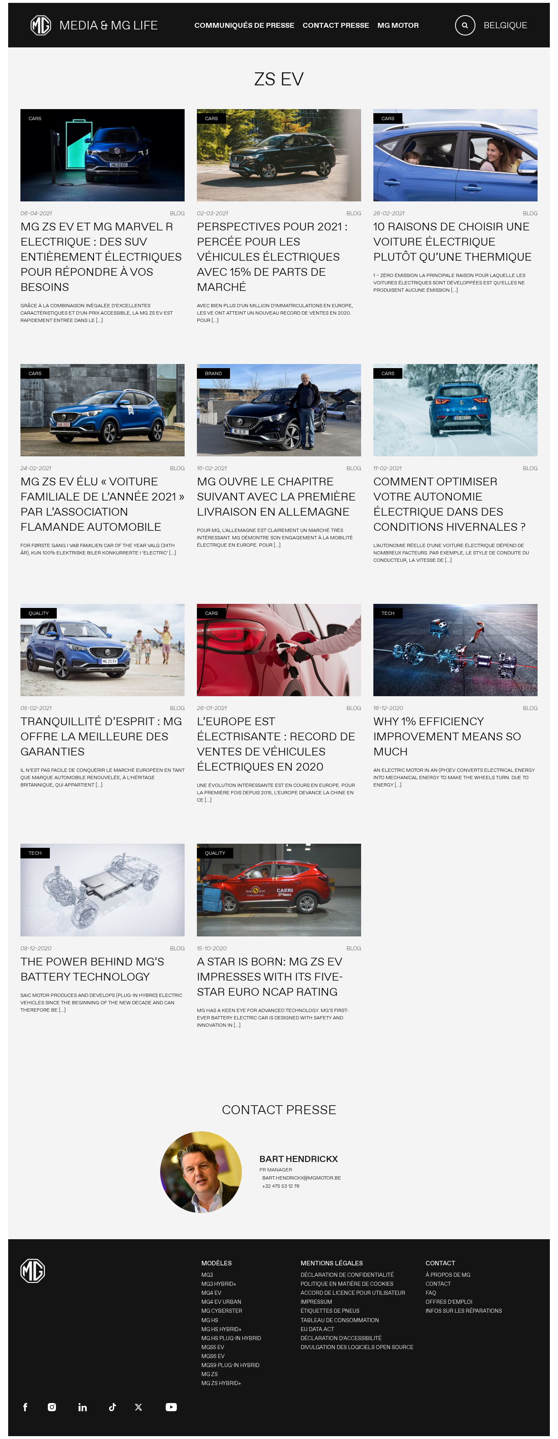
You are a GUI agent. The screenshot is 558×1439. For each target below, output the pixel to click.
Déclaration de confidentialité (347, 1274)
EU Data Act (317, 1329)
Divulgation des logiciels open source (357, 1347)
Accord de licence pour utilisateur (353, 1292)
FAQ (431, 1292)
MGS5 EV (212, 1347)
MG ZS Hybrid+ (221, 1383)
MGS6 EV (213, 1356)
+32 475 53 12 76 (280, 1186)
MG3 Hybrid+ (219, 1283)
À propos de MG (448, 1274)
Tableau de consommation (340, 1320)
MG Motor (398, 25)
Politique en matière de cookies (347, 1283)
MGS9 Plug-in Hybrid (230, 1365)
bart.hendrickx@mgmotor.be (301, 1178)
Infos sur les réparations (464, 1310)
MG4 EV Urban (221, 1301)
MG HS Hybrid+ (221, 1329)
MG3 (207, 1274)
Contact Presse (336, 25)
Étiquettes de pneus (330, 1310)
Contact (438, 1283)
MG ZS (209, 1374)
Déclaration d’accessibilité (341, 1338)
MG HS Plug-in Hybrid (231, 1338)
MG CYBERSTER (221, 1310)
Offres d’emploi (449, 1301)
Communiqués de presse (244, 25)
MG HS (209, 1320)
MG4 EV (211, 1292)
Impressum (316, 1301)
